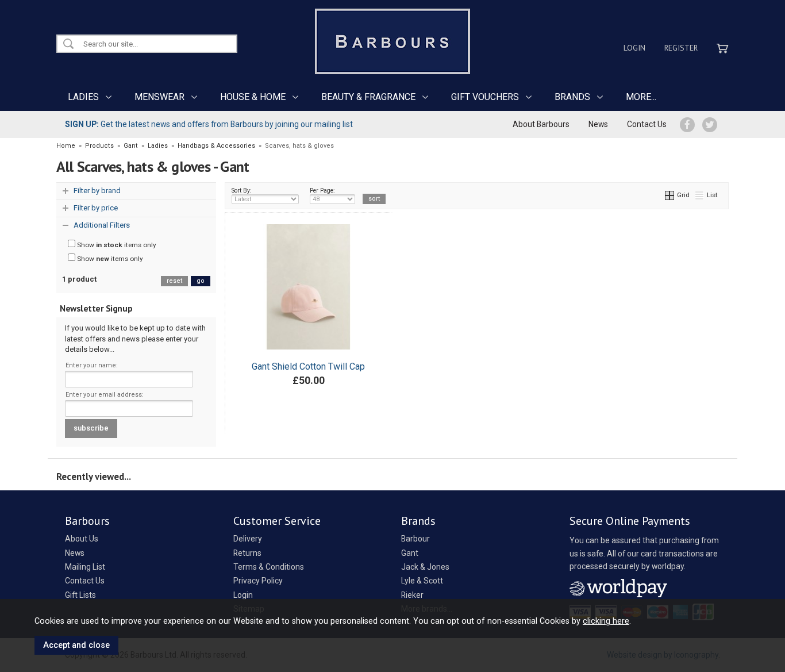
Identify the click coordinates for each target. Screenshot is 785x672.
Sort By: (242, 190)
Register (681, 48)
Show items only (115, 245)
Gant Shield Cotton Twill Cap (308, 366)
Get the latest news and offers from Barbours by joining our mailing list (209, 124)
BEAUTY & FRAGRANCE (368, 96)
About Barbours (541, 124)
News (598, 124)
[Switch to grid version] (670, 195)
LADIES (83, 96)
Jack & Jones (425, 566)
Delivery (247, 538)
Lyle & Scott (422, 580)
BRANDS (572, 96)
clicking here (606, 620)
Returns (247, 553)
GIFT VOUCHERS (485, 96)
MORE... (641, 96)
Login (634, 48)
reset (174, 281)
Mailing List (85, 566)
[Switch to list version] (700, 195)
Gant (409, 553)
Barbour (415, 538)
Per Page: (322, 190)
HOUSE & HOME (253, 96)
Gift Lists (80, 595)
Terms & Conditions (268, 566)
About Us (81, 538)
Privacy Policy (258, 580)
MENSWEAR (159, 96)
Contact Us (647, 124)
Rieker (412, 595)
